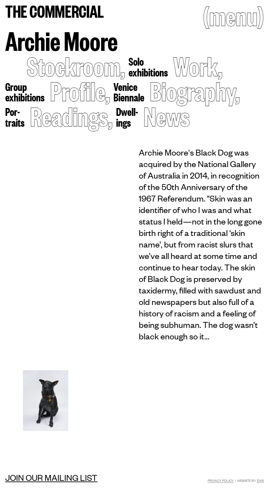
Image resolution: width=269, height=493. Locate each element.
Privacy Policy (221, 480)
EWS (260, 480)
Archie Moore (61, 40)
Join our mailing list (51, 477)
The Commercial (54, 10)
